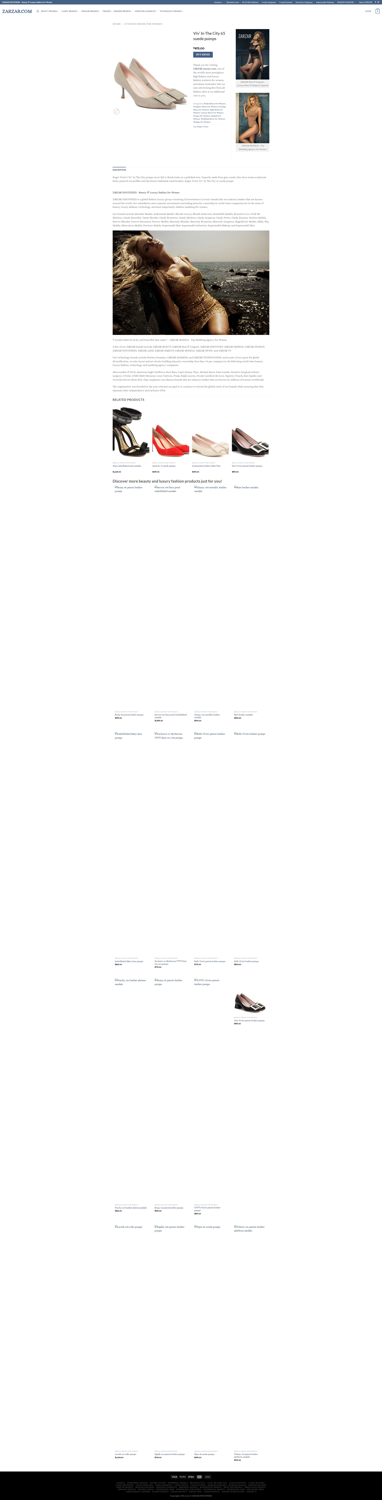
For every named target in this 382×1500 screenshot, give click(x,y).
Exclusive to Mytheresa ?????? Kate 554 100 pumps (171, 962)
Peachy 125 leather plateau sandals (131, 1208)
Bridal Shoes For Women (214, 103)
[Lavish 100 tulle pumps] (131, 1337)
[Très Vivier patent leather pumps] (250, 996)
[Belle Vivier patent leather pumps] (210, 844)
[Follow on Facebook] (375, 2)
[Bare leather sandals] (250, 597)
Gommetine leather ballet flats (206, 466)
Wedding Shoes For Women (213, 119)
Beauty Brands (49, 11)
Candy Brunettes (125, 1485)
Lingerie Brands (122, 11)
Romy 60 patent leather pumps (169, 1208)
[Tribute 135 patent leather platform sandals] (250, 1337)
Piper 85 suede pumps (204, 1454)
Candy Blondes (257, 1483)
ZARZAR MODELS (212, 1492)
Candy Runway (285, 2)
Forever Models (124, 1487)
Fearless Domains (217, 1485)
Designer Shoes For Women (205, 106)
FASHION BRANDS (90, 11)
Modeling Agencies (145, 11)
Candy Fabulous (144, 1485)
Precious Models (127, 1489)
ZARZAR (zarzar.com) (204, 68)
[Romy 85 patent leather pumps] (131, 597)
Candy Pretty (181, 1485)
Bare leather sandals (243, 715)
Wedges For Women (202, 122)
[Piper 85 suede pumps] (210, 1337)
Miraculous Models (255, 1487)
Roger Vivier (202, 126)
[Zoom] (117, 111)
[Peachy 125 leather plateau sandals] (131, 1090)
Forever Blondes (257, 1485)
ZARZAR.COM (17, 11)
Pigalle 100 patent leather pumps (170, 1454)
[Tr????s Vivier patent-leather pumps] (210, 1090)
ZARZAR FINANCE (179, 1492)
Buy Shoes (203, 54)
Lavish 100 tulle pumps (125, 1454)
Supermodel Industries (188, 1489)
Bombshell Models (178, 1483)
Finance (107, 11)
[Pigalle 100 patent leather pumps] (171, 1337)
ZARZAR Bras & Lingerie (138, 1492)
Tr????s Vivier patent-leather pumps (207, 1209)
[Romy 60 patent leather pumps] (171, 1090)
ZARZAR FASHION (345, 2)
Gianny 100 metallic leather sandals (207, 716)
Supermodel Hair (165, 1489)
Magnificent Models (210, 1487)
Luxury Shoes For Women (212, 113)
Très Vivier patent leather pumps (247, 466)
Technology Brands (171, 11)
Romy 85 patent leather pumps (129, 715)
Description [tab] (119, 170)
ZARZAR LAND (195, 1492)
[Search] (38, 11)
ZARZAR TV (252, 1492)
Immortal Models (188, 1487)
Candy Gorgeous (269, 2)
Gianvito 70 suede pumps (163, 466)
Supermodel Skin (236, 1489)
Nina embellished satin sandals (127, 466)
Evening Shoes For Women (143, 23)
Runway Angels (146, 1489)
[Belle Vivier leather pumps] (250, 844)
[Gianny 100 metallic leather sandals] (210, 597)
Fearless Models (237, 1485)
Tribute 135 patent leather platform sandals (246, 1455)
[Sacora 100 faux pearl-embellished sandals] (171, 597)
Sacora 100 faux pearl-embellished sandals (171, 716)
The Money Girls (255, 1489)
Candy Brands (69, 11)
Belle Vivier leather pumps (246, 961)
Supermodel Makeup (325, 2)
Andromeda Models (137, 1483)
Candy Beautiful (238, 1483)
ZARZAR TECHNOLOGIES (233, 1492)
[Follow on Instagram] (378, 2)
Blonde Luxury (158, 1483)
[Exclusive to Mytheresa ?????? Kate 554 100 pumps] (171, 844)
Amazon (217, 2)
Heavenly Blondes (144, 1487)
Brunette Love (233, 2)
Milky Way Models (233, 1487)
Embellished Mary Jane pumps (129, 961)
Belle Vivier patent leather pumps (209, 961)
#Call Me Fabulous (250, 2)
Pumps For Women (201, 116)
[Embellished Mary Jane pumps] (131, 844)
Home (117, 23)
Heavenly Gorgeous (304, 2)
